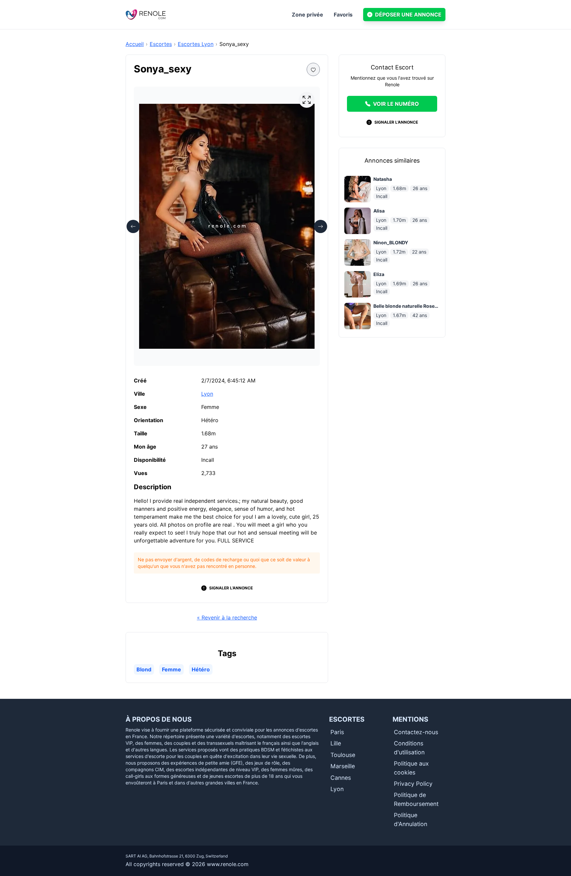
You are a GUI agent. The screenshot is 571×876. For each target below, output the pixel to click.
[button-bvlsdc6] (320, 226)
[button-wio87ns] (133, 226)
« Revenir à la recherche (227, 617)
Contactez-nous (416, 732)
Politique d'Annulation (410, 819)
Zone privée (307, 14)
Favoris (343, 14)
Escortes (161, 44)
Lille (335, 743)
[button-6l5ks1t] (307, 100)
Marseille (342, 766)
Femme (171, 669)
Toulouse (342, 754)
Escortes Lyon (195, 44)
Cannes (340, 777)
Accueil (135, 44)
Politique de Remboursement (416, 799)
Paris (337, 732)
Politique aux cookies (411, 768)
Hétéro (201, 669)
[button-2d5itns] (313, 69)
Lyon (207, 393)
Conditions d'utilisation (409, 747)
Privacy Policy (413, 783)
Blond (143, 669)
